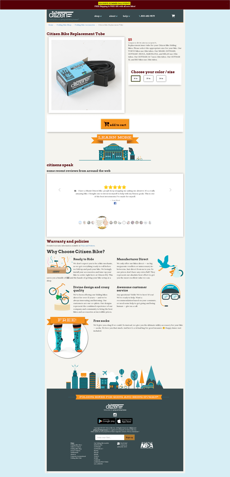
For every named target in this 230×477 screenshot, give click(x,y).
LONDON (97, 460)
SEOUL (96, 450)
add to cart (117, 125)
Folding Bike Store (76, 445)
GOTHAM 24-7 (98, 449)
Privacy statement (132, 431)
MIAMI (96, 454)
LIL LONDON (98, 464)
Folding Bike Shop (64, 25)
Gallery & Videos (76, 447)
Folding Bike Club (76, 458)
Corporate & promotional (78, 456)
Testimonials (74, 452)
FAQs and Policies (88, 246)
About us (73, 454)
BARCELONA (98, 445)
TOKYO (96, 456)
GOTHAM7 (97, 447)
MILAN (96, 452)
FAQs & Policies (75, 450)
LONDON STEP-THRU (101, 462)
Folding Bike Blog (76, 449)
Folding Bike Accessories (85, 25)
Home (51, 25)
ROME (96, 458)
